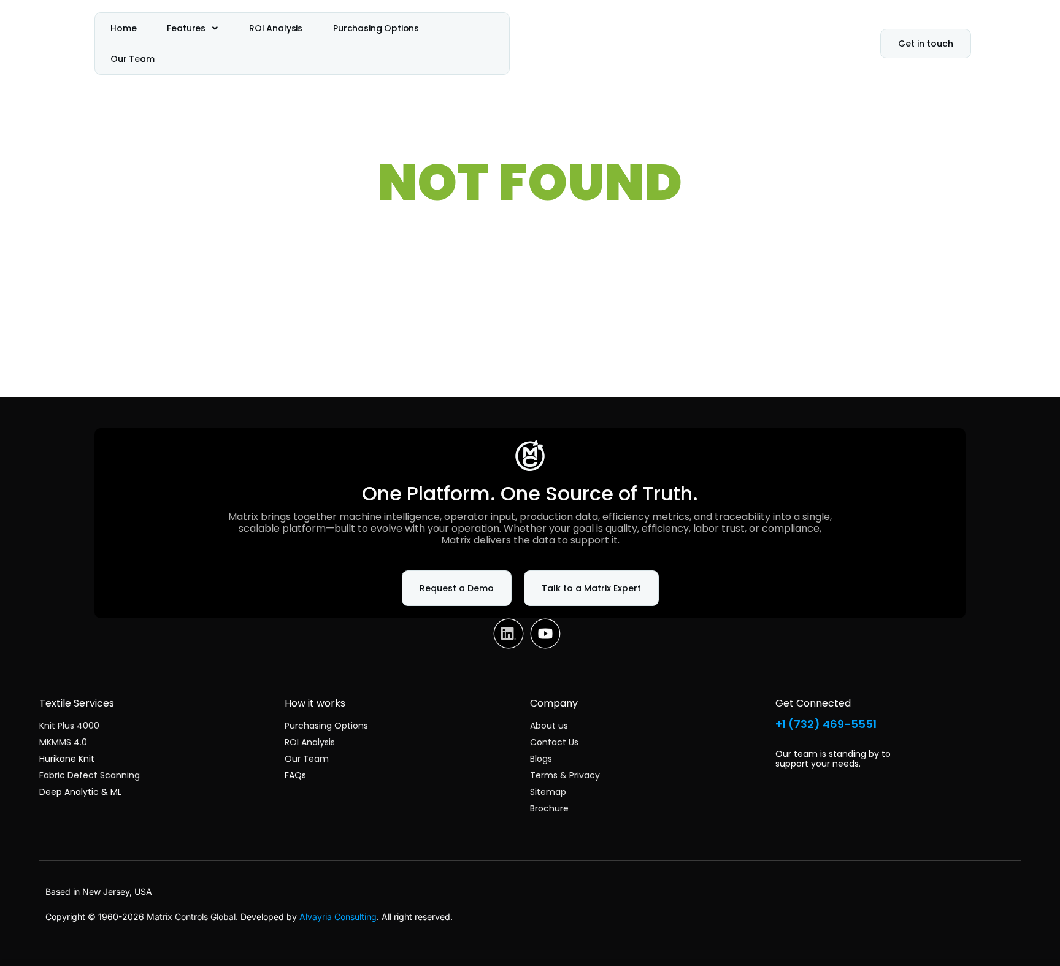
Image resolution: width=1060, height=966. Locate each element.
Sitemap (548, 792)
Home (123, 28)
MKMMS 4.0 (63, 742)
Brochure (549, 808)
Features (186, 28)
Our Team (132, 59)
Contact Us (554, 742)
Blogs (541, 759)
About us (549, 725)
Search (636, 359)
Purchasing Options (376, 28)
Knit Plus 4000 (69, 725)
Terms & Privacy (565, 775)
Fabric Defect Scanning (89, 775)
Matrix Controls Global (191, 916)
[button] (193, 28)
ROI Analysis (275, 28)
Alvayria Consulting (338, 916)
